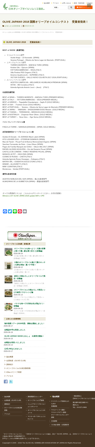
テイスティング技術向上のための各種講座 (60, 403)
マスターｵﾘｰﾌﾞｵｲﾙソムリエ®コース (37, 418)
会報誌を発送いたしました (14, 342)
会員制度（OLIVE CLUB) (16, 361)
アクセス (56, 3)
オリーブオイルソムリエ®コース (36, 411)
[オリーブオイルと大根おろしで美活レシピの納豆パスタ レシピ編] (8, 293)
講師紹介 (9, 364)
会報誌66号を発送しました (14, 330)
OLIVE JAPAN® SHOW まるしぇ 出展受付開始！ (24, 336)
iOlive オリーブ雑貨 (14, 372)
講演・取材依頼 (79, 3)
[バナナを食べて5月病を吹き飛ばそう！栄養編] (8, 307)
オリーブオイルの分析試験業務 (18, 368)
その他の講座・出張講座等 (60, 425)
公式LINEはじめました (13, 349)
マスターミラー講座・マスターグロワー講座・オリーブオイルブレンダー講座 (60, 413)
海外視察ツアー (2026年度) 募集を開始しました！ (24, 323)
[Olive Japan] (25, 236)
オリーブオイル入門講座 (36, 400)
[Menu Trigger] (89, 5)
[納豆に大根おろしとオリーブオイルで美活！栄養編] (8, 279)
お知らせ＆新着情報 (12, 26)
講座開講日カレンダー (35, 396)
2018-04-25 (29, 26)
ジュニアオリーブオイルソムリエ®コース (37, 405)
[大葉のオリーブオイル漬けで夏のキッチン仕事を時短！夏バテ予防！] (8, 266)
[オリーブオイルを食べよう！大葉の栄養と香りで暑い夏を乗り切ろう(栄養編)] (8, 252)
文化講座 (54, 421)
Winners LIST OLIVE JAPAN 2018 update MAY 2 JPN (23, 196)
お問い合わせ (66, 3)
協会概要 (47, 3)
